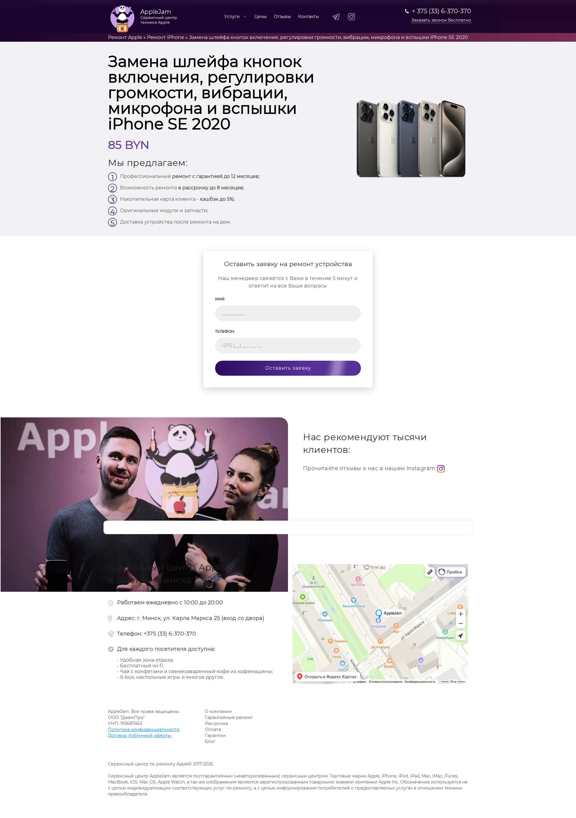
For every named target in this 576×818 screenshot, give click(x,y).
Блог (210, 741)
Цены (260, 16)
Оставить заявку (288, 368)
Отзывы (282, 16)
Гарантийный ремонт (229, 717)
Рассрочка (216, 723)
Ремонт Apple (125, 37)
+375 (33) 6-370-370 (170, 634)
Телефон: (225, 331)
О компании (218, 711)
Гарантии (215, 735)
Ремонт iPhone (165, 37)
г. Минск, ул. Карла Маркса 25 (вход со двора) (200, 618)
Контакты (308, 16)
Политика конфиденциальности (144, 729)
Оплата (213, 729)
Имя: (220, 299)
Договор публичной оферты (139, 735)
